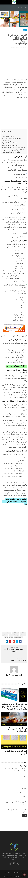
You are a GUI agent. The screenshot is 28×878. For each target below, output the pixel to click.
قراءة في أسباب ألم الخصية (18, 660)
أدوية (24, 30)
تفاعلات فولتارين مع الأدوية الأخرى (13, 150)
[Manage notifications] (24, 875)
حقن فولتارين (5, 635)
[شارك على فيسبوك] (20, 641)
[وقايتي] (14, 846)
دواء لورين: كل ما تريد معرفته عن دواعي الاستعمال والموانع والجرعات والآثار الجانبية (14, 706)
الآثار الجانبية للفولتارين (10, 143)
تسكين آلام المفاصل (7, 632)
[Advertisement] (14, 64)
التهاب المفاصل (15, 632)
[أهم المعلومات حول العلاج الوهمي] (14, 742)
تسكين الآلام (22, 635)
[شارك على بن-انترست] (10, 641)
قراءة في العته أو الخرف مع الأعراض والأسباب (14, 650)
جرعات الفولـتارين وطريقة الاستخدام (14, 147)
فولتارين (11, 637)
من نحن (22, 876)
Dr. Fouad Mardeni (16, 47)
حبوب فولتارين (16, 635)
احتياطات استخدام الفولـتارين (12, 152)
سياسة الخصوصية (8, 876)
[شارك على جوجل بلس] (14, 641)
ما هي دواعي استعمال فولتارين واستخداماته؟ (12, 139)
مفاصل (6, 637)
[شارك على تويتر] (17, 641)
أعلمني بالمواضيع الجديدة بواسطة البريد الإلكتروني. (16, 811)
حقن (10, 635)
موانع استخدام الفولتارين (10, 145)
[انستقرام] (14, 863)
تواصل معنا (16, 876)
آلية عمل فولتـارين (8, 136)
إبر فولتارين (22, 632)
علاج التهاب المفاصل (18, 637)
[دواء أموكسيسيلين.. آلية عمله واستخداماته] (14, 719)
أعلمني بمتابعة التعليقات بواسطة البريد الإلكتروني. (16, 803)
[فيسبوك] (17, 863)
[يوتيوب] (10, 863)
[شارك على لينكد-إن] (7, 641)
